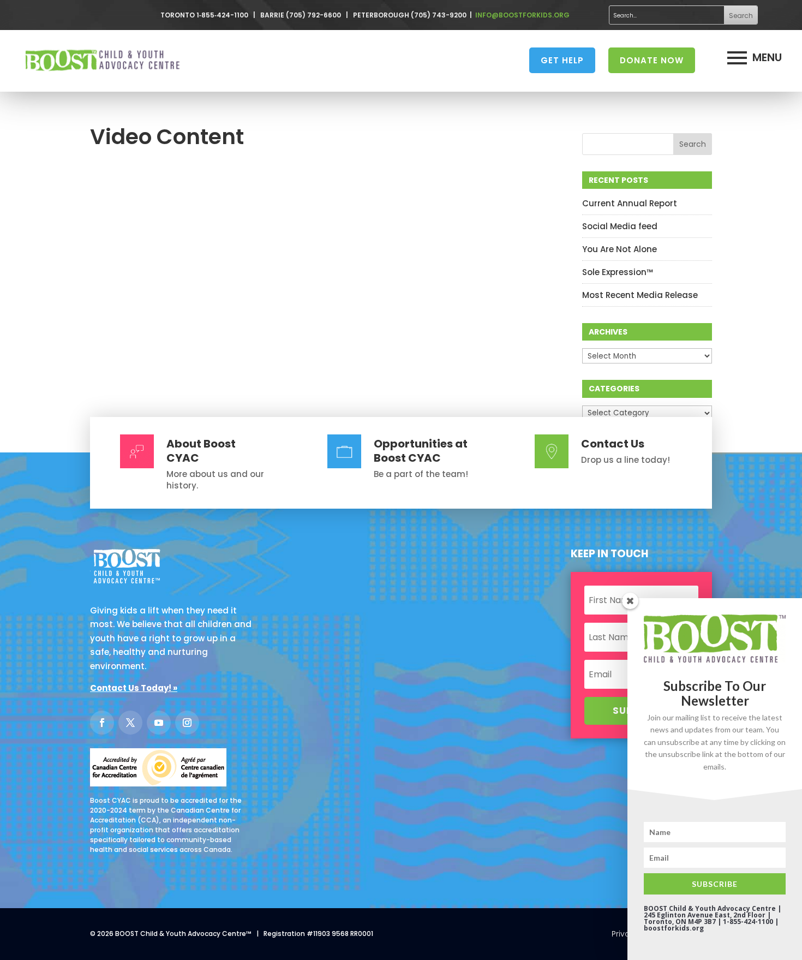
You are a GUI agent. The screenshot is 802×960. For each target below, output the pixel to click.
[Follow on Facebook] (102, 723)
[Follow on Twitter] (130, 723)
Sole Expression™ (617, 272)
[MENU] (737, 58)
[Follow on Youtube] (159, 723)
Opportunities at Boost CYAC (421, 451)
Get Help (562, 60)
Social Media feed (619, 226)
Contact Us (612, 443)
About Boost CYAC (201, 451)
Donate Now (652, 60)
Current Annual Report (629, 203)
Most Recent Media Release (640, 295)
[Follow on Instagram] (187, 723)
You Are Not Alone (619, 249)
